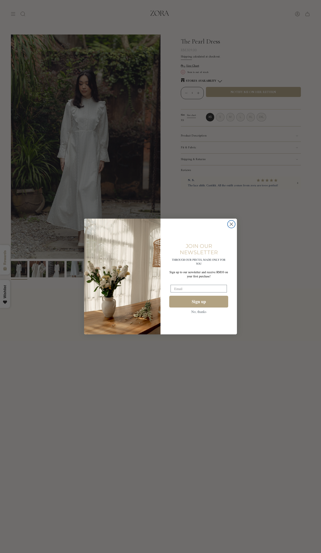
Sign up (199, 301)
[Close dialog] (231, 224)
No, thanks (198, 311)
